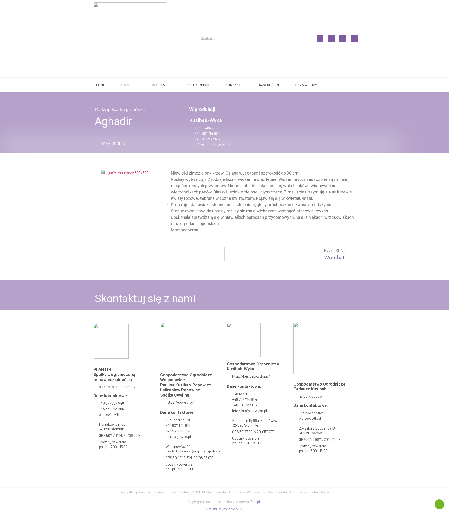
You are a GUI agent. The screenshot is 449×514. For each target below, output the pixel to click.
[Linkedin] (342, 38)
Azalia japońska (128, 109)
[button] (110, 143)
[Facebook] (320, 38)
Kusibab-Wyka (205, 120)
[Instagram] (331, 38)
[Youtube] (354, 38)
